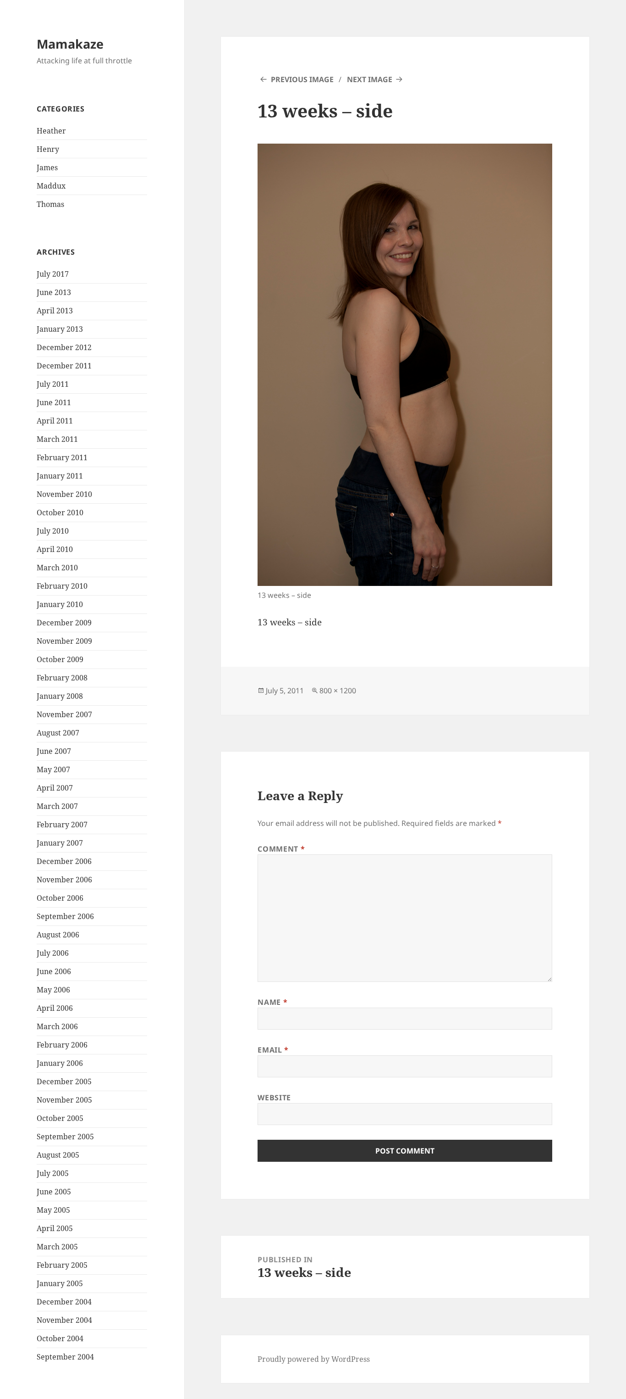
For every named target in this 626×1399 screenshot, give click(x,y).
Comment (281, 849)
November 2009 (64, 641)
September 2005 (65, 1136)
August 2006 (58, 935)
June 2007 (54, 751)
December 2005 (64, 1081)
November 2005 (64, 1100)
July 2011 (53, 384)
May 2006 (53, 990)
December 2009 (64, 623)
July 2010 (53, 531)
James (47, 167)
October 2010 (60, 512)
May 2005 (53, 1210)
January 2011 (60, 476)
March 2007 (57, 806)
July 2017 (53, 274)
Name (272, 1002)
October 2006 (60, 898)
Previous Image (302, 79)
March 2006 (57, 1026)
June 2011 (54, 402)
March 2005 (57, 1247)
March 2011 (57, 439)
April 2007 (55, 788)
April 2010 (55, 549)
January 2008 (60, 696)
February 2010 (62, 586)
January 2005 (60, 1283)
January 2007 (60, 843)
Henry (48, 149)
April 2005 (55, 1228)
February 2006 (62, 1045)
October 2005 (60, 1118)
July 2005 (53, 1173)
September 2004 (65, 1357)
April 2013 (55, 311)
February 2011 (62, 457)
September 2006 (65, 916)
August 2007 (58, 733)
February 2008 (62, 678)
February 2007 (62, 824)
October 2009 (60, 659)
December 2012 (64, 347)
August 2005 (58, 1155)
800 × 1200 (337, 691)
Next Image (369, 79)
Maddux (51, 186)
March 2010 (57, 568)
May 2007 (53, 769)
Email (273, 1050)
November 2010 (64, 494)
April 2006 (55, 1008)
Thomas (50, 204)
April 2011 (55, 421)
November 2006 (64, 880)
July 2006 (53, 953)
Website (274, 1097)
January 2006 (60, 1063)
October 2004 (60, 1338)
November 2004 (64, 1320)
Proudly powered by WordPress (314, 1359)
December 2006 (64, 861)
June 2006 (54, 971)
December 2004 (64, 1302)
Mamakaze (70, 43)
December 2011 (64, 366)
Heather (51, 131)
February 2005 (62, 1265)
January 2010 (60, 604)
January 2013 (60, 329)
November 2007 (64, 714)
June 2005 (54, 1192)
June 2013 (54, 292)
